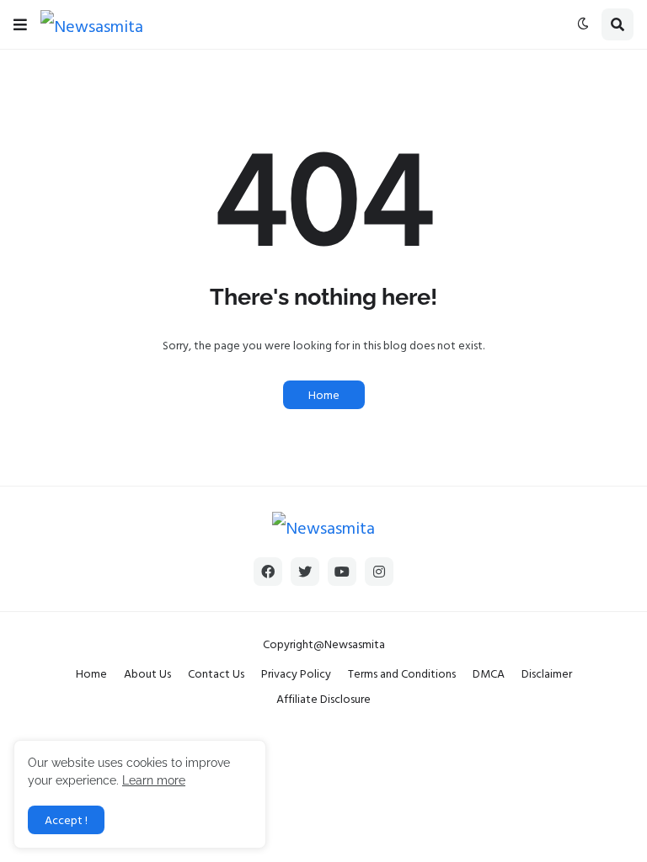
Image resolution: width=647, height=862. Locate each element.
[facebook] (268, 571)
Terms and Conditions (402, 673)
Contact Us (216, 673)
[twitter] (305, 571)
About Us (147, 673)
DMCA (489, 673)
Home (324, 394)
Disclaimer (546, 673)
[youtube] (342, 571)
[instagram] (379, 571)
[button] (20, 24)
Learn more (153, 780)
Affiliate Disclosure (323, 698)
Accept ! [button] (66, 819)
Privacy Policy (296, 673)
